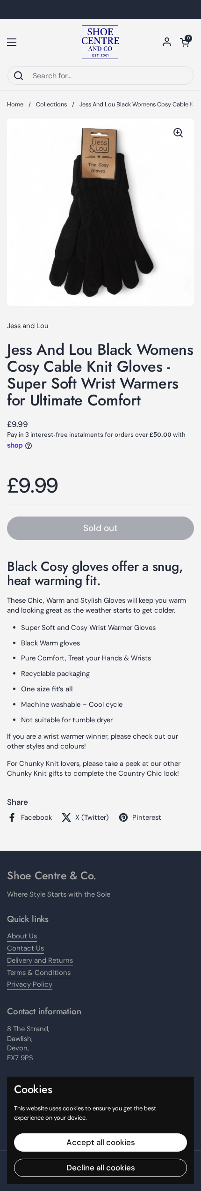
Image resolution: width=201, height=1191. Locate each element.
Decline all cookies (100, 1167)
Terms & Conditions (39, 972)
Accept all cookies (100, 1142)
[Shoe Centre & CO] (100, 42)
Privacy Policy (29, 984)
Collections (51, 104)
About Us (22, 936)
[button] (184, 42)
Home (15, 104)
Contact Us (25, 948)
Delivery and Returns (40, 960)
